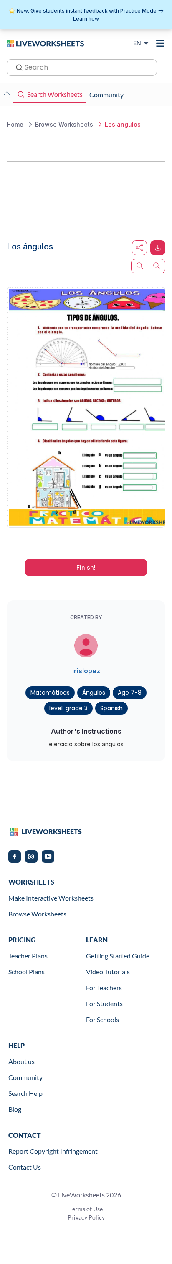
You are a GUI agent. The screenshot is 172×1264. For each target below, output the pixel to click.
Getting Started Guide (117, 956)
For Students (104, 1003)
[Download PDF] (157, 247)
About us (21, 1061)
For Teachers (104, 987)
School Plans (26, 972)
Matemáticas (50, 692)
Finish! (86, 567)
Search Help (25, 1093)
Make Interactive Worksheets (51, 898)
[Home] (45, 43)
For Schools (102, 1019)
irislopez (86, 671)
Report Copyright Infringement (53, 1151)
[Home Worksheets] (6, 94)
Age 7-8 (130, 692)
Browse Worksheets (37, 914)
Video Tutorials (108, 972)
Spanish (111, 708)
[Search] (17, 66)
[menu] (160, 43)
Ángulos (93, 692)
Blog (14, 1109)
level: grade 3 (68, 708)
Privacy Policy (86, 1217)
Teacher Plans (28, 956)
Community (25, 1077)
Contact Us (24, 1167)
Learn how (86, 19)
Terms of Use (86, 1208)
